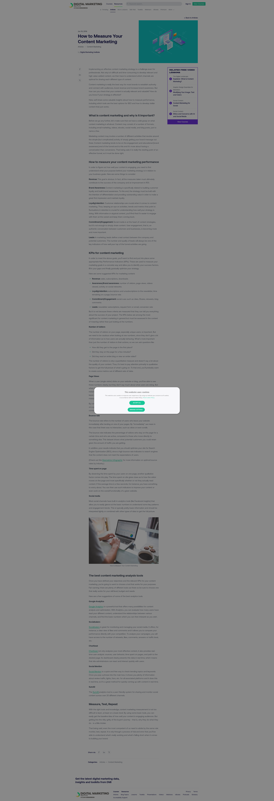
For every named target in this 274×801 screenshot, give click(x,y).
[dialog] (137, 400)
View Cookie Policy (148, 398)
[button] (137, 410)
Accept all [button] (137, 403)
